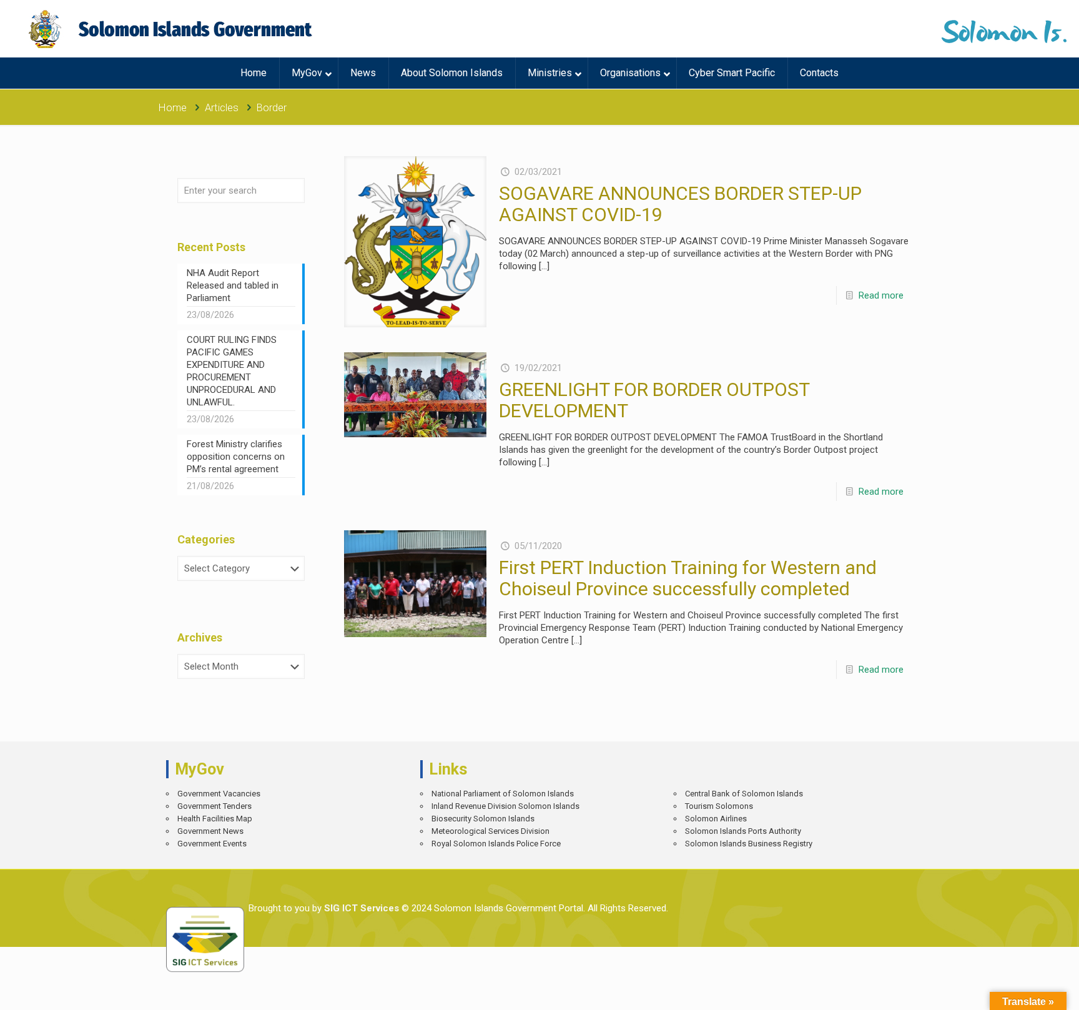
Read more (881, 295)
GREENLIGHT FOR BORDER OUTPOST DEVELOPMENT (654, 400)
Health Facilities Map (214, 818)
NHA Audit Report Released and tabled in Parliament (232, 285)
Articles (222, 108)
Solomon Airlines (716, 818)
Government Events (212, 843)
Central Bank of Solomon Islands (744, 793)
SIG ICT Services (360, 908)
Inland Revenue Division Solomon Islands (505, 806)
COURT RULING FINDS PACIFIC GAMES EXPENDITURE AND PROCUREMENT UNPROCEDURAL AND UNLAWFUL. (232, 371)
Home (173, 108)
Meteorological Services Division (490, 831)
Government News (210, 831)
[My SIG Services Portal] (172, 28)
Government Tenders (214, 806)
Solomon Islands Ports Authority (743, 831)
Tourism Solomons (719, 806)
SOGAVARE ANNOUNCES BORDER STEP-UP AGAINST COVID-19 (680, 203)
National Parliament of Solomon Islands (502, 793)
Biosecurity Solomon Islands (483, 818)
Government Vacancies (218, 793)
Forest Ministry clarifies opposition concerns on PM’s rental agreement (236, 456)
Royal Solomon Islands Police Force (496, 843)
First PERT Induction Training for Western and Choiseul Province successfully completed (688, 578)
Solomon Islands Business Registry (748, 843)
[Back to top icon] (1025, 991)
